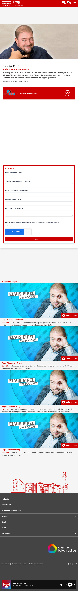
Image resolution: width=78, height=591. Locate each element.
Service (5, 516)
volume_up (61, 584)
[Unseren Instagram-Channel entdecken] (76, 564)
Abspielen (68, 93)
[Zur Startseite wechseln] (6, 3)
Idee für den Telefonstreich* (14, 209)
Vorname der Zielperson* (13, 199)
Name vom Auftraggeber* (13, 172)
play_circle (69, 584)
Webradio (5, 499)
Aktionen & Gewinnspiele (11, 511)
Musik (4, 528)
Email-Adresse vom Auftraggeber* (16, 190)
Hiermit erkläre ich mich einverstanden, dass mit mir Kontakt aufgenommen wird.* (32, 222)
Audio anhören (69, 315)
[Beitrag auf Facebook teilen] (14, 66)
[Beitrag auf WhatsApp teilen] (10, 66)
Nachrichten (6, 505)
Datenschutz (16, 564)
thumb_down (66, 584)
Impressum (5, 564)
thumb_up (73, 584)
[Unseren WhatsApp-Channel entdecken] (69, 564)
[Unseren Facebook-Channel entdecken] (73, 564)
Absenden (39, 239)
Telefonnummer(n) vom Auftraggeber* (18, 181)
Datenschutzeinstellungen (33, 564)
